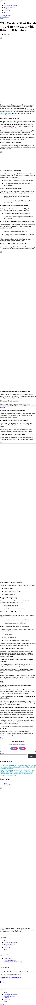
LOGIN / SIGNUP (5, 15)
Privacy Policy (8, 958)
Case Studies (7, 785)
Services (6, 946)
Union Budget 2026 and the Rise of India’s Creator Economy (18, 765)
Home (5, 941)
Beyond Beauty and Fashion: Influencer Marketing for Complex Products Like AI (16, 774)
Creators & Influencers (10, 942)
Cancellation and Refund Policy (13, 962)
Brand (22, 748)
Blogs (5, 783)
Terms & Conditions (10, 960)
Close (1, 738)
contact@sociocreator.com (13, 977)
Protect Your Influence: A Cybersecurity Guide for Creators (17, 770)
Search (2, 753)
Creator (14, 748)
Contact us (7, 947)
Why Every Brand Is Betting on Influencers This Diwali (16, 772)
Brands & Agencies (9, 944)
